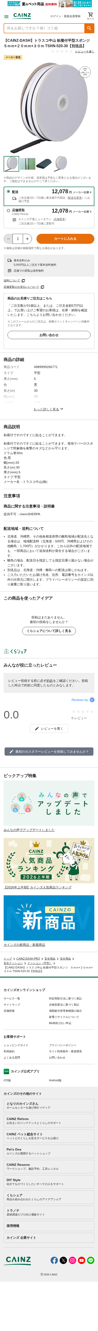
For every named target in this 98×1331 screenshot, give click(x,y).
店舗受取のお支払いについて (21, 286)
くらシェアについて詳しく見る (49, 631)
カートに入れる (65, 238)
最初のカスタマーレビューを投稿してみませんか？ (52, 751)
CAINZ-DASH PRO (28, 958)
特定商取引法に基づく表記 (65, 998)
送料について (12, 280)
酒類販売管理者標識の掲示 (65, 1010)
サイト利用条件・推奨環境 (65, 1051)
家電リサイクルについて (64, 1017)
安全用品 (49, 958)
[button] (89, 28)
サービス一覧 (12, 998)
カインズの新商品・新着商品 (24, 945)
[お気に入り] (85, 72)
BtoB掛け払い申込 (60, 1023)
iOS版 (7, 1080)
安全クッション (13, 963)
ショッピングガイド (16, 1045)
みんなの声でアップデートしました (29, 830)
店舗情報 (9, 1010)
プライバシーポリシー (62, 1045)
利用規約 (9, 1051)
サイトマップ (12, 1004)
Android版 (55, 1080)
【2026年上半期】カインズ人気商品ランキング (38, 887)
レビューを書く (84, 51)
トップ (8, 958)
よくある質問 (12, 1057)
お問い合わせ (49, 335)
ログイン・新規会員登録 (65, 16)
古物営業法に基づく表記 (64, 1004)
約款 (49, 680)
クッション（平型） (39, 963)
